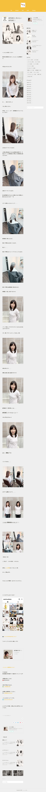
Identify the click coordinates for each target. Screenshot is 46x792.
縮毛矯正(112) (9, 715)
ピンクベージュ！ (5, 760)
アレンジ (36, 72)
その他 (29, 76)
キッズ (36, 63)
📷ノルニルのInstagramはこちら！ (9, 636)
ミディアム (30, 61)
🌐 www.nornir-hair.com (7, 699)
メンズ (29, 63)
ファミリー (30, 66)
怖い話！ (33, 35)
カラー (29, 72)
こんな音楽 (7, 567)
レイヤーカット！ (5, 750)
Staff (22, 10)
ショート (30, 59)
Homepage (33, 10)
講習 (39, 74)
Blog (11, 10)
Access (28, 10)
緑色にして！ (4, 740)
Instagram (17, 10)
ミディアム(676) (4, 715)
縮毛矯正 (38, 70)
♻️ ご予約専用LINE (6, 686)
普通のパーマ (30, 70)
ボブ (36, 59)
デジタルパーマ (31, 68)
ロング (37, 61)
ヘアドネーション (31, 74)
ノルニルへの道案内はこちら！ (8, 667)
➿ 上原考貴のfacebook (7, 693)
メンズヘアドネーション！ (37, 45)
